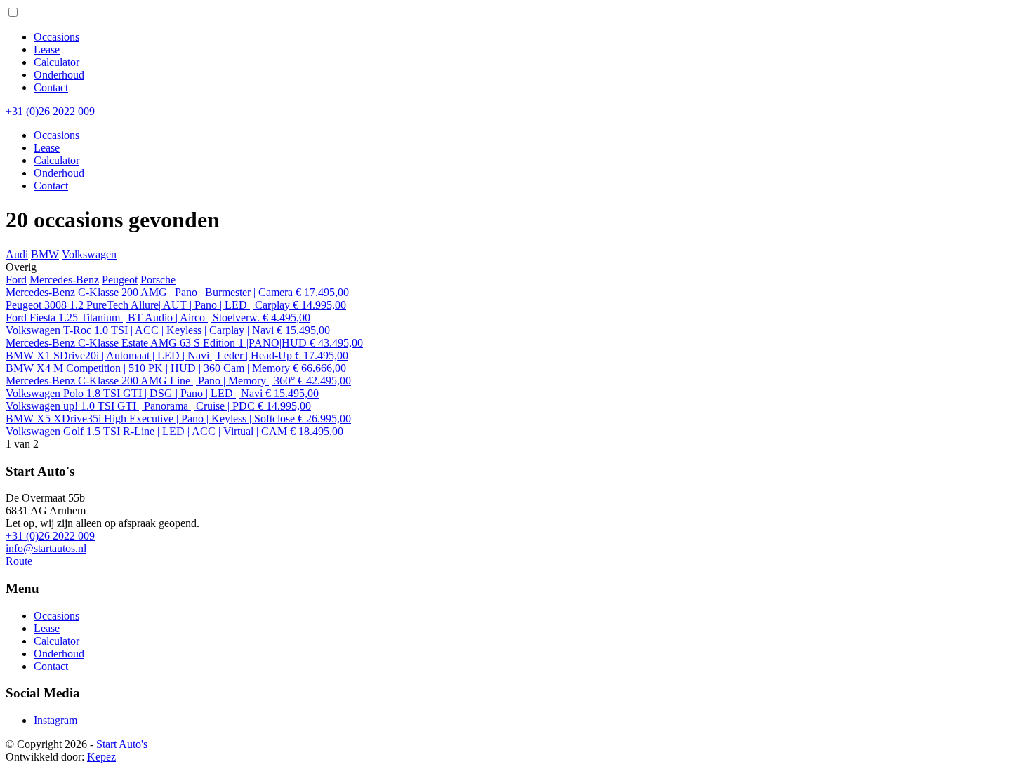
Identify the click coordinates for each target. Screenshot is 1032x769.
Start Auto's (121, 744)
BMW (45, 254)
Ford (16, 280)
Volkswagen (89, 254)
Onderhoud (59, 75)
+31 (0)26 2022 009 (50, 536)
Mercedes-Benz (64, 280)
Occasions (56, 37)
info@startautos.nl (46, 548)
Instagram (55, 720)
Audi (17, 254)
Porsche (158, 280)
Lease (47, 49)
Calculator (56, 62)
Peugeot (120, 280)
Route (19, 561)
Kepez (101, 757)
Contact (51, 87)
